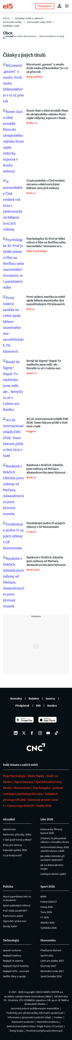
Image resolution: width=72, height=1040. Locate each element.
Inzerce (50, 698)
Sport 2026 (47, 886)
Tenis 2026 (46, 912)
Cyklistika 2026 (48, 927)
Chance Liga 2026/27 (20, 805)
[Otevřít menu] (67, 6)
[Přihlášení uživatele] (59, 6)
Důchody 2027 (48, 966)
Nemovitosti (22, 788)
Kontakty (16, 698)
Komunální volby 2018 (39, 22)
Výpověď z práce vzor (14, 921)
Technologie (11, 940)
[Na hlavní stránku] (8, 6)
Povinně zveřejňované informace (44, 1030)
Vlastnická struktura (48, 1021)
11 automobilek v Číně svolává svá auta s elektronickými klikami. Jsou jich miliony (45, 184)
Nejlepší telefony (12, 955)
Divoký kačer (10, 926)
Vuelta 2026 (44, 805)
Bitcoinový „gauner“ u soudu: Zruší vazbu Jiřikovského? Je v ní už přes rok (47, 68)
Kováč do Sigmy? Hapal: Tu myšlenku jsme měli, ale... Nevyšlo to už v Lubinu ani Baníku (43, 364)
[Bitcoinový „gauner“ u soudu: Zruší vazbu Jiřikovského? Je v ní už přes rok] (13, 83)
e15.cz (6, 18)
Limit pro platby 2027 (52, 960)
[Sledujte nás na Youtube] (48, 733)
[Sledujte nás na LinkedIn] (16, 733)
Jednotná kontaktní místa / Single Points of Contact (35, 1026)
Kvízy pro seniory (12, 845)
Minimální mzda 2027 (52, 971)
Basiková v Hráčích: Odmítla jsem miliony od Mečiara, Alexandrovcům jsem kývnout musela (45, 468)
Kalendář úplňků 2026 (15, 850)
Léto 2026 (46, 819)
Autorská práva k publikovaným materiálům (35, 1008)
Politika (8, 886)
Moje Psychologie (14, 776)
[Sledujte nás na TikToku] (56, 733)
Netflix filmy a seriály (14, 976)
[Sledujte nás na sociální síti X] (24, 733)
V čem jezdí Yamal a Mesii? (17, 839)
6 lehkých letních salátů (53, 874)
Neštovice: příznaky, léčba (17, 834)
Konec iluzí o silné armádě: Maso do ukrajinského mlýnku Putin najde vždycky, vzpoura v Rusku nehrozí (47, 114)
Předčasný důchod (50, 950)
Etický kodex (17, 1030)
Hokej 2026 (46, 907)
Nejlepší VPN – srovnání (16, 971)
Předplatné (22, 705)
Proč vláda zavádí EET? (15, 910)
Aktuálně (9, 819)
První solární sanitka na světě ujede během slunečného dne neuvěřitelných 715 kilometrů (45, 300)
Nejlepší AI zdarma (13, 960)
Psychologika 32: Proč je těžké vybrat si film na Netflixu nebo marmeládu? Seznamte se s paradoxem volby (46, 242)
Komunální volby (12, 22)
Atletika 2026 (47, 922)
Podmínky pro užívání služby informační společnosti (35, 1012)
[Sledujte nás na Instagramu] (40, 733)
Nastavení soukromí (23, 1021)
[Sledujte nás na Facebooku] (32, 733)
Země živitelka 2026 (51, 976)
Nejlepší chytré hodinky (16, 966)
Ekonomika (48, 940)
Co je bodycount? (12, 855)
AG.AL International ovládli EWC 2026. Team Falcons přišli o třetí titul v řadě (47, 422)
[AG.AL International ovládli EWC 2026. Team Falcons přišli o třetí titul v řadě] (13, 438)
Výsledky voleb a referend (29, 18)
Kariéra (52, 705)
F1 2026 (44, 917)
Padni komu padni (13, 915)
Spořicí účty (46, 955)
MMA (43, 896)
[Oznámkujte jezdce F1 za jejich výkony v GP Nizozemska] (13, 536)
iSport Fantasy (23, 782)
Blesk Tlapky (36, 776)
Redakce (34, 698)
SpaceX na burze (12, 950)
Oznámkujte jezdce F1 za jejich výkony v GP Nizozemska (45, 525)
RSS (38, 705)
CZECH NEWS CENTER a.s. (49, 992)
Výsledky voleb (11, 25)
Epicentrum (9, 829)
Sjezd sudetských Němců (16, 905)
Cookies (58, 1017)
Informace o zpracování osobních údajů (29, 1017)
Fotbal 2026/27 (48, 901)
